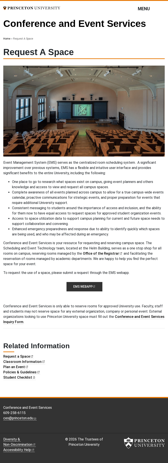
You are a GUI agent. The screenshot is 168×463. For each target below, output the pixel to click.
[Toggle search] (161, 8)
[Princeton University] (31, 8)
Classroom (22, 362)
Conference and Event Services (74, 23)
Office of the (101, 253)
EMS (83, 286)
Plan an (14, 367)
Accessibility (17, 450)
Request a (16, 356)
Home (6, 38)
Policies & (20, 372)
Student (17, 377)
